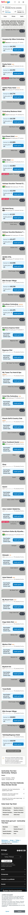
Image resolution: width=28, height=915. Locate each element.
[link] (15, 2)
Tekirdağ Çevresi (5, 841)
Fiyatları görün (17, 49)
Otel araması (4, 840)
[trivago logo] (5, 2)
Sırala (5, 16)
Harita (21, 16)
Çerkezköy (15, 841)
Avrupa (12, 840)
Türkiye (17, 840)
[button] (13, 7)
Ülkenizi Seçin (4, 854)
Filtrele (13, 16)
